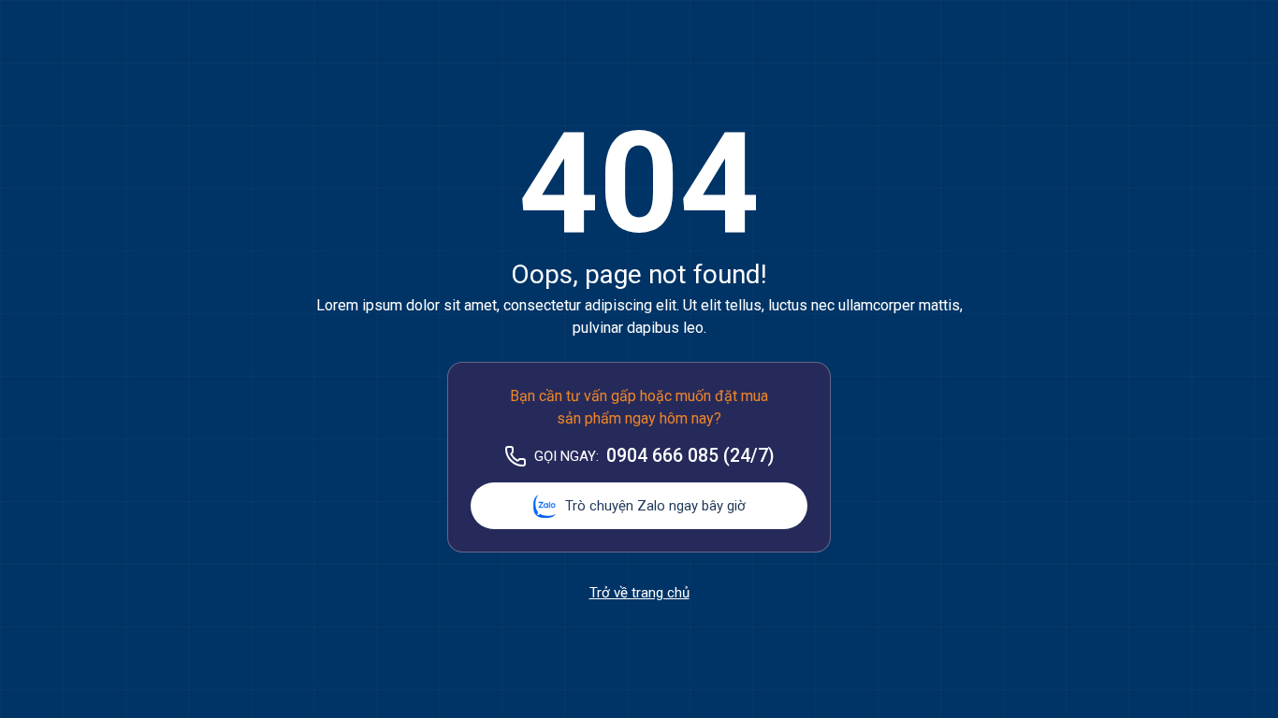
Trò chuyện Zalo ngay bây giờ (655, 505)
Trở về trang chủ (639, 592)
